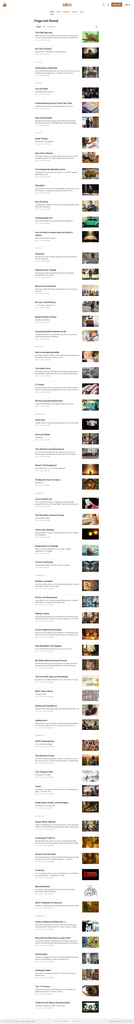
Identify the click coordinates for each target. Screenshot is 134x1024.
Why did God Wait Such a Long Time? (53, 938)
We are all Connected (45, 286)
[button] (51, 11)
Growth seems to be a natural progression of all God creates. (57, 423)
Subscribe (117, 5)
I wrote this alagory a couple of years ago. (50, 1005)
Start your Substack (63, 1021)
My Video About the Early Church (51, 660)
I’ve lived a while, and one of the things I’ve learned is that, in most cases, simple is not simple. (57, 585)
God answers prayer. (42, 518)
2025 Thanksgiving (44, 741)
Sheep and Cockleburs (46, 706)
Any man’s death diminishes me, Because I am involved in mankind (56, 290)
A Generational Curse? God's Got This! (53, 103)
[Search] (104, 5)
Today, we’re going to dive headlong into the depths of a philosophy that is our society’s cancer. (55, 990)
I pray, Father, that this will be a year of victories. (52, 565)
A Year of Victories (44, 562)
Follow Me (39, 437)
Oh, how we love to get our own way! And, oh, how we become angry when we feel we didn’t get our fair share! (55, 453)
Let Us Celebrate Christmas (48, 630)
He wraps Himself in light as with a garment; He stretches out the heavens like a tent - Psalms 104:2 (57, 356)
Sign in (127, 5)
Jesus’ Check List (43, 499)
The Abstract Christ (44, 755)
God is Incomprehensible (47, 352)
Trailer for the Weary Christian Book (52, 1002)
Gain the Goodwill (43, 118)
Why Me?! (40, 185)
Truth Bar (39, 870)
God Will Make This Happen (48, 646)
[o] (90, 1007)
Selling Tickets (42, 613)
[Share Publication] (108, 5)
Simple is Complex (44, 581)
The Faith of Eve (43, 368)
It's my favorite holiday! (43, 744)
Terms (22, 1021)
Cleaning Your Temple (45, 270)
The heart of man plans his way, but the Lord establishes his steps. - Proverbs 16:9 (56, 790)
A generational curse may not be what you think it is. (54, 106)
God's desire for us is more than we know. (50, 468)
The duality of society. (43, 775)
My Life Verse (41, 202)
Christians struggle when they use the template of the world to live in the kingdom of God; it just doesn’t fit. (56, 958)
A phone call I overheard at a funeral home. (50, 52)
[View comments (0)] (50, 43)
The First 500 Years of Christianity (51, 677)
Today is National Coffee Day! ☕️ (50, 922)
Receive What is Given (46, 317)
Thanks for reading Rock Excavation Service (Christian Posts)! (57, 906)
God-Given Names (44, 153)
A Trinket (39, 384)
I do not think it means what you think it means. (54, 233)
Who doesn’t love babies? (44, 141)
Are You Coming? (43, 49)
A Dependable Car (44, 218)
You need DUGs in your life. (45, 805)
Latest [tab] (38, 27)
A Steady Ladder (43, 970)
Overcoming (41, 954)
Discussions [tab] (51, 27)
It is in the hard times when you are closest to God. (53, 649)
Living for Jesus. (41, 694)
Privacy (18, 1021)
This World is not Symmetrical (49, 449)
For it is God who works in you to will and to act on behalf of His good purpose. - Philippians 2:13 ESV (57, 874)
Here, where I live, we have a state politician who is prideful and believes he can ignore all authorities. (56, 601)
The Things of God (44, 772)
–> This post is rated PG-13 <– (46, 305)
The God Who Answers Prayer (49, 515)
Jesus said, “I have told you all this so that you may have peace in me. (55, 974)
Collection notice (30, 1021)
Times (38, 786)
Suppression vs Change (46, 546)
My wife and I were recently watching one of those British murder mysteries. (56, 258)
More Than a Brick (44, 691)
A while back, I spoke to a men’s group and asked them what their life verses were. (57, 206)
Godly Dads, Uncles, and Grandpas (51, 802)
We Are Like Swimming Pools (49, 401)
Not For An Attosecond (46, 597)
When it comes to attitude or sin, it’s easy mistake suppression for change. (53, 550)
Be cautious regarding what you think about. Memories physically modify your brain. (55, 890)
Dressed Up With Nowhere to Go (50, 331)
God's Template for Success (48, 903)
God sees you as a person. (44, 92)
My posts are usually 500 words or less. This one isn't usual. (56, 680)
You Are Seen (41, 89)
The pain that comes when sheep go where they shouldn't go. (57, 709)
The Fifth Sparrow (43, 32)
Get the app (75, 1021)
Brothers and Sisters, (42, 320)
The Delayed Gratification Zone (50, 169)
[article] (67, 37)
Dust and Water (42, 434)
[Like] (36, 43)
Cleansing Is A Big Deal (46, 68)
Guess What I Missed (45, 822)
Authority (39, 254)
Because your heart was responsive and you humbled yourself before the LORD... (54, 274)
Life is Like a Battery (44, 530)
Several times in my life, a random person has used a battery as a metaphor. (57, 534)
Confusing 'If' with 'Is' (45, 838)
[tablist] (45, 27)
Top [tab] (44, 27)
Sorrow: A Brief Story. (45, 302)
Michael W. (39, 483)
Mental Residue (42, 886)
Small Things (41, 138)
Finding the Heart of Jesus (48, 480)
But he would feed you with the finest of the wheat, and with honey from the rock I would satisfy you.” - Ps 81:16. (57, 858)
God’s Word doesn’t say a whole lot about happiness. (54, 221)
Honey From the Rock (45, 854)
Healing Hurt (41, 720)
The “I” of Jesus (42, 986)
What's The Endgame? (46, 465)
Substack (112, 1021)
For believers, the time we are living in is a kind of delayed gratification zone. (56, 173)
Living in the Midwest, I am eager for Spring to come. (54, 404)
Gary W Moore (45, 40)
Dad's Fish (40, 420)
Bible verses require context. (45, 238)
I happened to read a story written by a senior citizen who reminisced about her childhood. (56, 335)
